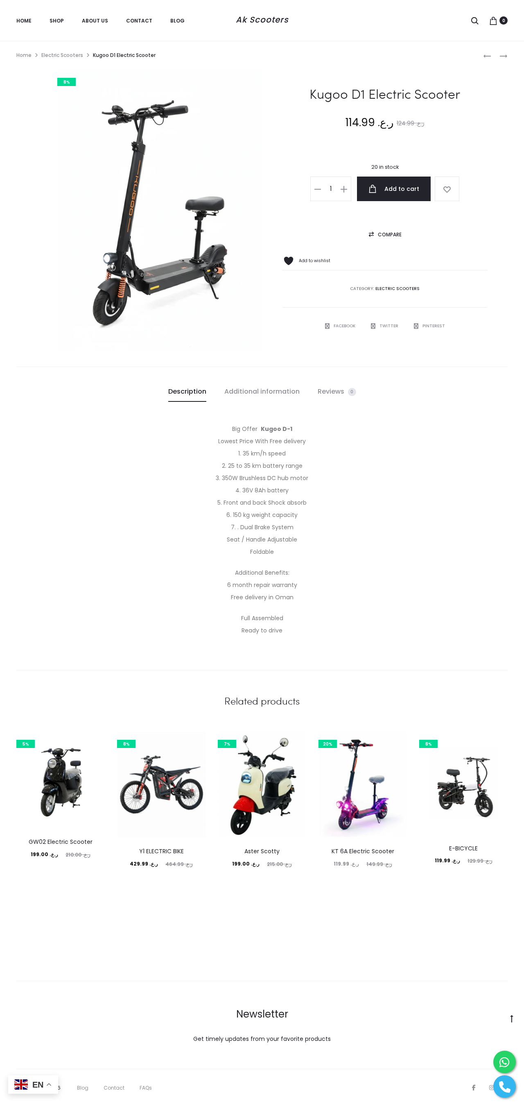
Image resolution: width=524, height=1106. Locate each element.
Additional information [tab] (262, 391)
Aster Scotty (262, 851)
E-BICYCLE (463, 848)
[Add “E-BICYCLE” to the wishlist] (497, 742)
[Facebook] (474, 1087)
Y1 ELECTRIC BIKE (161, 851)
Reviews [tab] (336, 391)
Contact (139, 20)
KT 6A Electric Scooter (363, 851)
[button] (317, 189)
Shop (57, 20)
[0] (493, 20)
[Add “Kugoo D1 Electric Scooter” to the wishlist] (447, 189)
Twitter (389, 326)
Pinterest (433, 326)
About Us (95, 20)
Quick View (60, 874)
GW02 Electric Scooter (61, 842)
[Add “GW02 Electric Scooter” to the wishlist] (94, 742)
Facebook (345, 326)
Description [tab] (187, 391)
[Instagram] (491, 1087)
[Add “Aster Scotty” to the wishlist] (296, 742)
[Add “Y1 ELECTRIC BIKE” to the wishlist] (195, 742)
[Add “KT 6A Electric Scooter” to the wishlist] (396, 742)
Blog (177, 20)
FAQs (146, 1087)
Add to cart (401, 189)
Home (24, 20)
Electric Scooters (62, 55)
